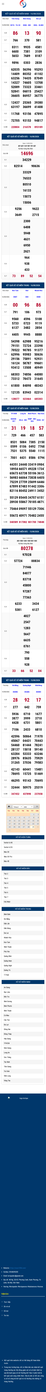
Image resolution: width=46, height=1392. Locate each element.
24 (10, 827)
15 (33, 821)
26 (19, 827)
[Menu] (3, 4)
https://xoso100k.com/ (18, 1268)
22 (33, 824)
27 (24, 827)
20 (24, 824)
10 (10, 821)
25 (14, 827)
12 (19, 821)
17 (10, 824)
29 (33, 827)
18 (14, 824)
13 (24, 821)
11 (14, 821)
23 (38, 824)
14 (28, 821)
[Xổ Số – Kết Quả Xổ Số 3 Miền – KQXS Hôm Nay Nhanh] (23, 4)
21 (28, 824)
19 (19, 824)
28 (28, 827)
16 (38, 821)
